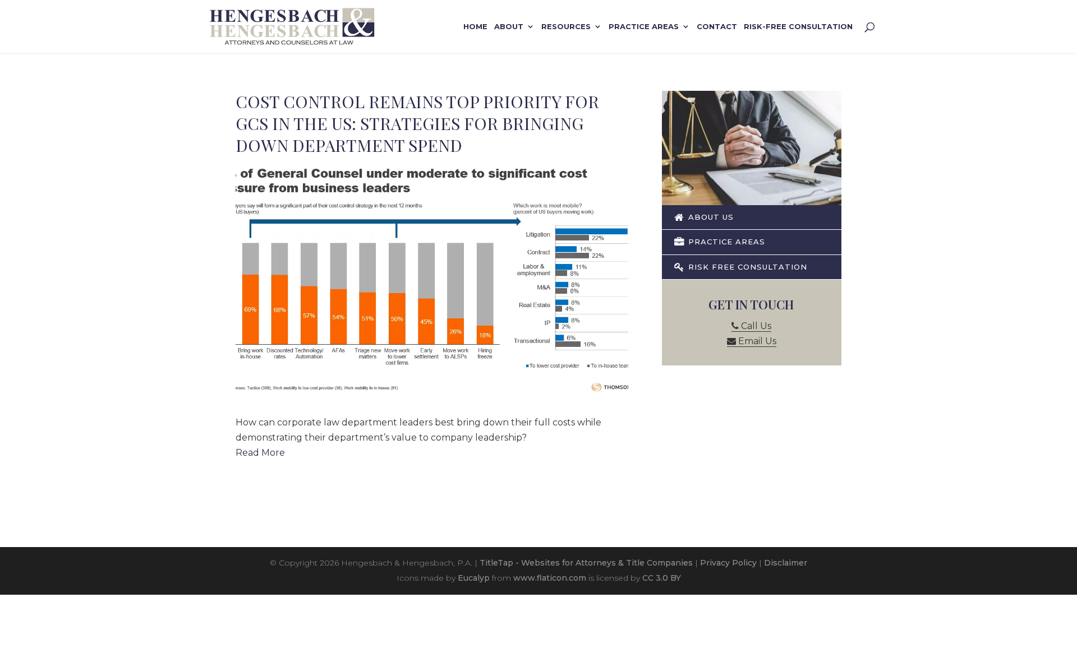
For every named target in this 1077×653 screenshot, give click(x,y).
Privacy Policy (728, 563)
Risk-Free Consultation (798, 26)
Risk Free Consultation (746, 266)
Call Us (755, 326)
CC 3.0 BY (661, 578)
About (508, 26)
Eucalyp (474, 578)
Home (475, 26)
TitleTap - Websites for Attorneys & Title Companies (586, 563)
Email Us (756, 341)
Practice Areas (644, 26)
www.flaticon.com (549, 578)
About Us (709, 216)
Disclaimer (785, 563)
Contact (717, 26)
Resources (566, 26)
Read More (260, 452)
